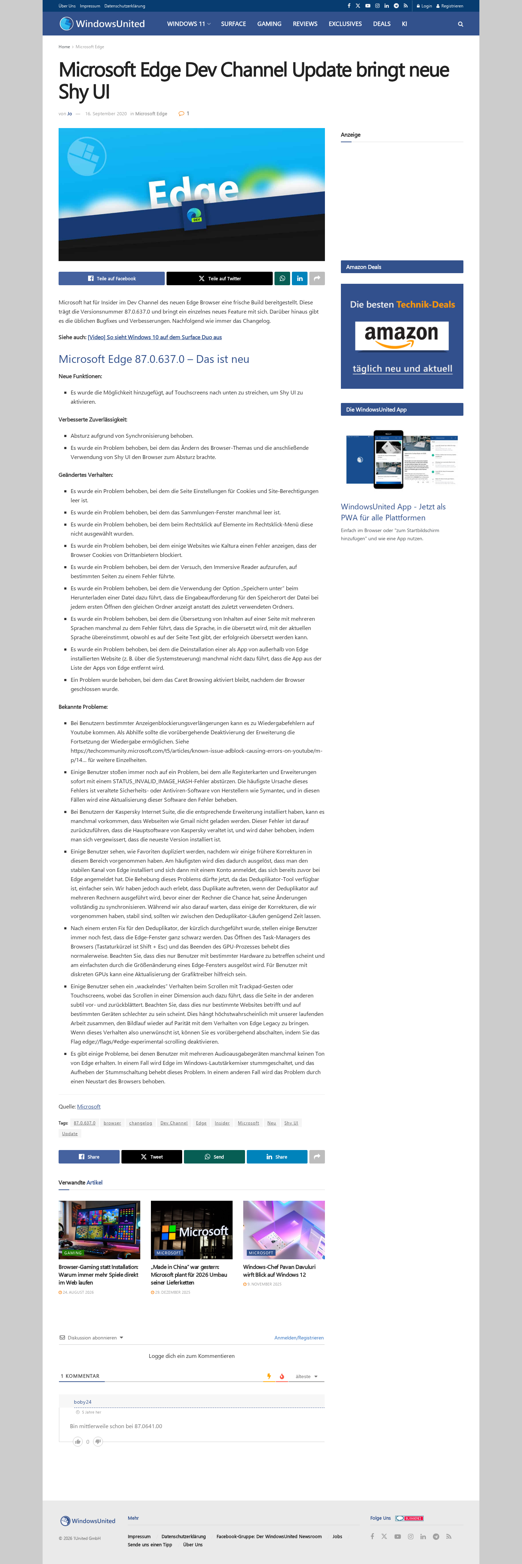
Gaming (269, 23)
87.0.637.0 (85, 1123)
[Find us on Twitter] (357, 6)
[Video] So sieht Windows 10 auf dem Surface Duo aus (155, 337)
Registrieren (451, 6)
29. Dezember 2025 (172, 1292)
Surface (233, 23)
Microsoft (88, 1106)
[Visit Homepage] (104, 24)
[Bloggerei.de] (409, 1518)
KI (404, 23)
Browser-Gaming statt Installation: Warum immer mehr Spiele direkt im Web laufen (98, 1274)
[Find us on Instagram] (377, 6)
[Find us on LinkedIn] (387, 6)
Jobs (337, 1536)
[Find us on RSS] (406, 6)
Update (70, 1133)
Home (64, 46)
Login (426, 6)
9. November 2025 (264, 1284)
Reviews (305, 23)
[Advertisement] (402, 202)
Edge (201, 1123)
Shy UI (291, 1123)
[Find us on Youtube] (367, 6)
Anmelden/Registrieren (298, 1337)
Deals (382, 23)
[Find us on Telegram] (396, 6)
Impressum (90, 6)
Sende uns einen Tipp (150, 1544)
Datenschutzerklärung (124, 6)
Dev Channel (174, 1123)
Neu (271, 1123)
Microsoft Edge (90, 46)
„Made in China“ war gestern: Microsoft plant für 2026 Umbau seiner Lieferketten (189, 1274)
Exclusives (345, 23)
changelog (140, 1123)
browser (112, 1123)
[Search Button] (460, 23)
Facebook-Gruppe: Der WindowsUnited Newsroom (269, 1536)
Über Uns (67, 6)
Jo (69, 113)
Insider (222, 1123)
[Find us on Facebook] (349, 6)
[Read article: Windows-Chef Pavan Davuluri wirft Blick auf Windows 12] (284, 1230)
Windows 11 (186, 23)
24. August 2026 (78, 1292)
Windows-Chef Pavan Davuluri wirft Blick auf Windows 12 (279, 1270)
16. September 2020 (106, 113)
